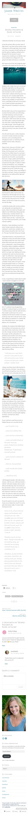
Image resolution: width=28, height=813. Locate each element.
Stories (3, 791)
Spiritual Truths (17, 596)
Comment (20, 687)
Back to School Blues (19, 615)
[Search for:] (14, 768)
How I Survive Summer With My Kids (14, 609)
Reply (3, 645)
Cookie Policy (7, 807)
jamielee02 (18, 36)
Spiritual (14, 27)
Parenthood (5, 784)
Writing (3, 797)
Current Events (5, 777)
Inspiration (4, 781)
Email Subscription (11, 743)
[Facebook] (6, 738)
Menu (15, 20)
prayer (8, 596)
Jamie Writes (14, 11)
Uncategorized (5, 794)
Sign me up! (6, 756)
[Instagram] (3, 738)
